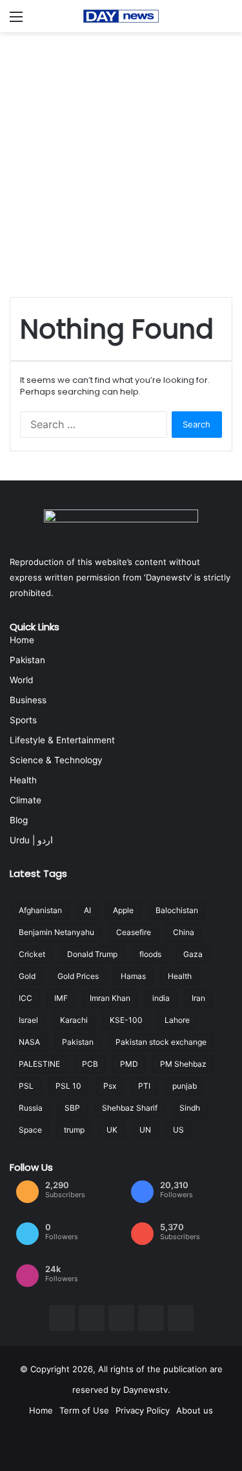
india (161, 998)
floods (150, 954)
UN (145, 1130)
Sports (23, 720)
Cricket (32, 954)
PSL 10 (68, 1086)
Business (28, 700)
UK (111, 1130)
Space (30, 1130)
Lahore (177, 1020)
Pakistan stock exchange (161, 1042)
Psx (109, 1086)
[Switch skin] (225, 21)
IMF (61, 998)
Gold (27, 976)
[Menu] (16, 21)
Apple (123, 910)
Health (23, 780)
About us (194, 1410)
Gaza (193, 954)
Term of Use (84, 1410)
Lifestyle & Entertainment (62, 740)
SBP (72, 1108)
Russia (31, 1108)
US (178, 1130)
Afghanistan (40, 910)
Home (22, 640)
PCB (90, 1064)
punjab (184, 1086)
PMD (129, 1064)
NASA (29, 1042)
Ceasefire (133, 932)
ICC (25, 998)
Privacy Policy (143, 1410)
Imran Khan (110, 998)
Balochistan (177, 910)
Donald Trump (92, 954)
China (183, 932)
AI (87, 910)
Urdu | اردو (31, 840)
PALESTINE (39, 1064)
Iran (198, 998)
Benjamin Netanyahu (56, 932)
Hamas (133, 976)
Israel (28, 1020)
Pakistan (27, 660)
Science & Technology (56, 760)
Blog (19, 820)
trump (74, 1130)
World (21, 680)
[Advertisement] (121, 160)
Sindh (189, 1108)
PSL (26, 1086)
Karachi (74, 1020)
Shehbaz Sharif (129, 1108)
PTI (144, 1086)
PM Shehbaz (183, 1064)
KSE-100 (126, 1020)
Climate (25, 800)
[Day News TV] (121, 16)
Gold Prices (78, 976)
